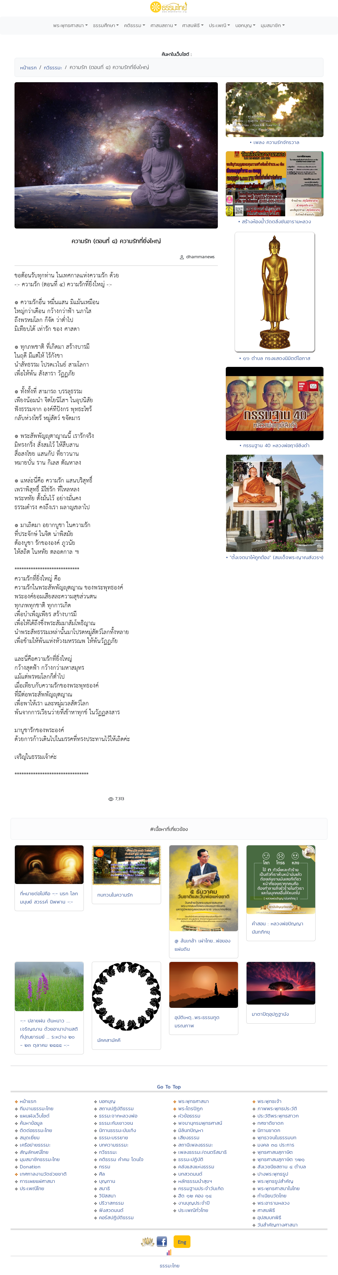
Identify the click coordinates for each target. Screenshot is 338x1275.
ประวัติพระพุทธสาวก (278, 1115)
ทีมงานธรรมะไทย (36, 1108)
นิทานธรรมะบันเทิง (117, 1130)
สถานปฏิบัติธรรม (116, 1108)
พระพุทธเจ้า (269, 1101)
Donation (30, 1166)
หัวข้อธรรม (189, 1115)
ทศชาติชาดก (270, 1122)
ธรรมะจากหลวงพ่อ (118, 1115)
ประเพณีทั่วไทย (193, 1210)
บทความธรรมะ (113, 1144)
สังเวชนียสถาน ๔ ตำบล (281, 1166)
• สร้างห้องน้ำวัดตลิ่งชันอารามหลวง (274, 221)
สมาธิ (104, 1188)
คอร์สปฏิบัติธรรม (116, 1217)
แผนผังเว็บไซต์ (35, 1115)
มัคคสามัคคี (108, 1040)
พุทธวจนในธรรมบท (276, 1137)
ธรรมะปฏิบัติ (190, 1159)
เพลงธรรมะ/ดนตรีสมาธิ (202, 1152)
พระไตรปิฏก (190, 1108)
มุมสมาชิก (271, 25)
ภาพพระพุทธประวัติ (277, 1108)
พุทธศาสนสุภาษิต (275, 1152)
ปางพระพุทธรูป (272, 1173)
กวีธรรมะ (53, 67)
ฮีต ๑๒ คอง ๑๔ (195, 1195)
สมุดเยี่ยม (30, 1137)
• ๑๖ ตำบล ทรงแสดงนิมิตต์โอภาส (274, 358)
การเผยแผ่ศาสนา (37, 1181)
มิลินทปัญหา (190, 1130)
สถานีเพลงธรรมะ (195, 1144)
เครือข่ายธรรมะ (35, 1144)
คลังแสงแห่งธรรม (196, 1166)
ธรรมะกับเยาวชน (116, 1122)
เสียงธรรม (188, 1137)
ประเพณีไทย (32, 1188)
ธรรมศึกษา (104, 25)
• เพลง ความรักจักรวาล (274, 142)
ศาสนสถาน (162, 25)
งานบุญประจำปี (194, 1202)
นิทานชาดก (268, 1130)
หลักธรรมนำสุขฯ (195, 1181)
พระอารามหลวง (273, 1202)
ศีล (102, 1173)
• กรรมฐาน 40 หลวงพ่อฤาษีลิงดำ (275, 445)
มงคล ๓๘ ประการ (275, 1144)
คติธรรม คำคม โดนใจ (121, 1159)
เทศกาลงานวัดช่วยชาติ (43, 1173)
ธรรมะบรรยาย (113, 1137)
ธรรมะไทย (170, 1265)
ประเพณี (217, 25)
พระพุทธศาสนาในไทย (278, 1188)
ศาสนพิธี (191, 25)
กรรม (104, 1166)
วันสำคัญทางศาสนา (277, 1224)
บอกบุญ (243, 25)
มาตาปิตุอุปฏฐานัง (270, 1013)
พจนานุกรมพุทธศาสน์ (200, 1122)
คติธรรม (132, 25)
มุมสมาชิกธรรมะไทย (40, 1159)
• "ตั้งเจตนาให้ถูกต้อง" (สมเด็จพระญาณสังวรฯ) (274, 557)
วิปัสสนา (107, 1195)
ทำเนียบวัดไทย (272, 1195)
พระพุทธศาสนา (68, 25)
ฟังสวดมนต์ (111, 1210)
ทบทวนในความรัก (115, 894)
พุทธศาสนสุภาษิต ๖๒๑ (281, 1159)
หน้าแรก (28, 67)
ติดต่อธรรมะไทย (36, 1130)
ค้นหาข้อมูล (31, 1122)
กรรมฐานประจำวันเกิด (201, 1188)
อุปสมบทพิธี (269, 1217)
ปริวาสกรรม (111, 1202)
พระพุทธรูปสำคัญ (275, 1181)
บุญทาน (107, 1181)
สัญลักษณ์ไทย (34, 1152)
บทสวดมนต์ (190, 1173)
